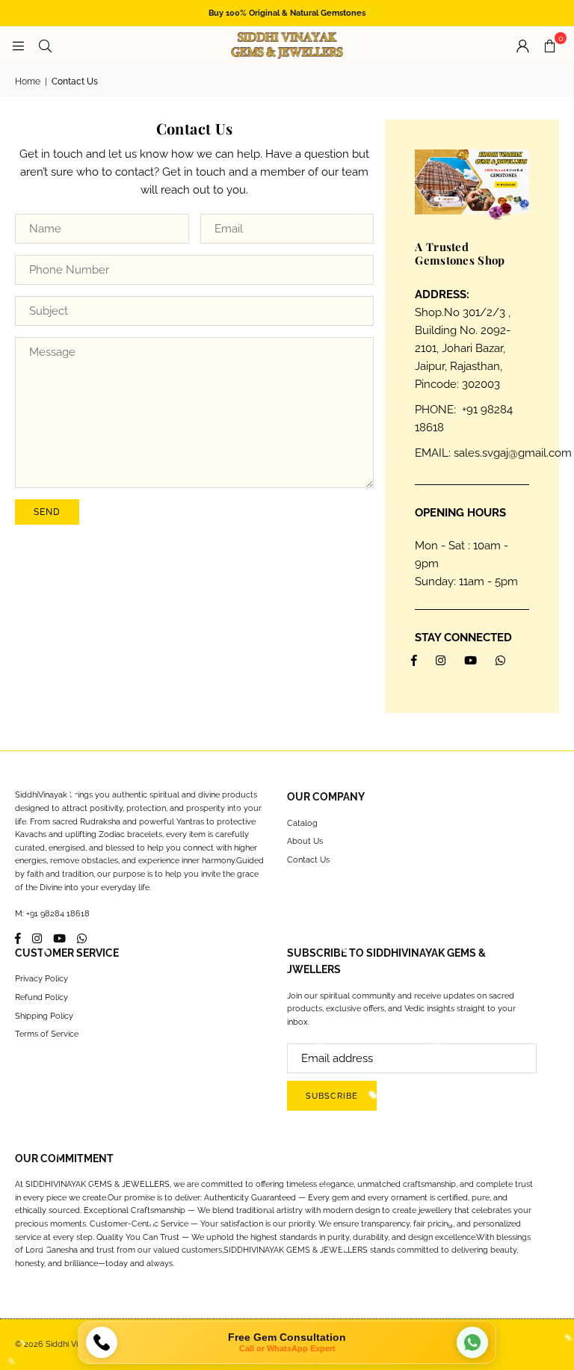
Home (27, 81)
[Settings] (522, 45)
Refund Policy (41, 997)
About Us (305, 841)
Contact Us (308, 860)
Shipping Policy (44, 1016)
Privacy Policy (41, 979)
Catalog (302, 823)
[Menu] (17, 45)
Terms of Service (46, 1034)
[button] (549, 45)
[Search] (44, 45)
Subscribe (332, 1096)
